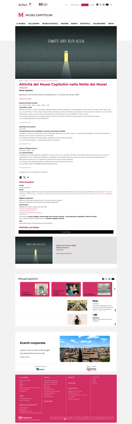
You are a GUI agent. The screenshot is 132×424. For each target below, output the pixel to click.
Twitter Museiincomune (27, 211)
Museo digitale (50, 24)
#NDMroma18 (25, 99)
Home (21, 80)
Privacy (68, 419)
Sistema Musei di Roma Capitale (29, 388)
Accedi (92, 5)
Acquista (85, 5)
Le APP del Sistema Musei (27, 293)
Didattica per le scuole (75, 391)
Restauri (22, 384)
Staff (20, 386)
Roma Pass (47, 388)
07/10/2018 (103, 307)
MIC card (46, 386)
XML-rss (112, 419)
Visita (111, 24)
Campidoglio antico (25, 398)
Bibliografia (23, 409)
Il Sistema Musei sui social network (58, 292)
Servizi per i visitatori (50, 384)
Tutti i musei (74, 5)
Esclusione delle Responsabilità (80, 419)
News (94, 379)
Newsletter (22, 391)
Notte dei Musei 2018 (66, 245)
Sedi (21, 396)
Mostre (64, 24)
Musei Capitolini (39, 15)
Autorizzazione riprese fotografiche (30, 413)
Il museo (21, 24)
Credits (92, 419)
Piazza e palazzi (24, 400)
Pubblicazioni (23, 407)
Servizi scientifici (28, 405)
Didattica (85, 24)
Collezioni (33, 24)
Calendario (99, 24)
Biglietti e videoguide (50, 382)
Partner (94, 383)
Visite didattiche (49, 389)
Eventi (74, 24)
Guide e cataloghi (49, 393)
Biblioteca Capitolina (26, 411)
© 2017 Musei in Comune (56, 419)
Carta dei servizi (24, 389)
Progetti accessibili (74, 399)
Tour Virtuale (89, 294)
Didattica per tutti (73, 393)
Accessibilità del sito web (102, 419)
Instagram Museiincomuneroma (30, 213)
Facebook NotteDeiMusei (28, 209)
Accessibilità (48, 395)
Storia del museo (24, 380)
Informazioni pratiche (50, 380)
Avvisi (94, 381)
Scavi (21, 382)
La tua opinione (49, 396)
